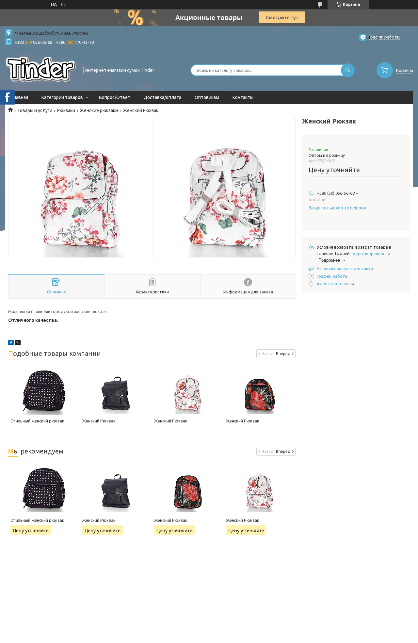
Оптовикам (207, 97)
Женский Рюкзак (99, 421)
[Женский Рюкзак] (116, 390)
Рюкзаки (66, 110)
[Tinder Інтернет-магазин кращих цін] (41, 69)
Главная (19, 97)
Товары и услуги (34, 110)
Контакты (243, 97)
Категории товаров (62, 97)
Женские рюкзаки (99, 110)
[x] (18, 343)
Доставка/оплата (162, 97)
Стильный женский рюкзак (37, 421)
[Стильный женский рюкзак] (44, 390)
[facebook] (11, 343)
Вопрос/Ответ (114, 97)
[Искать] (348, 70)
